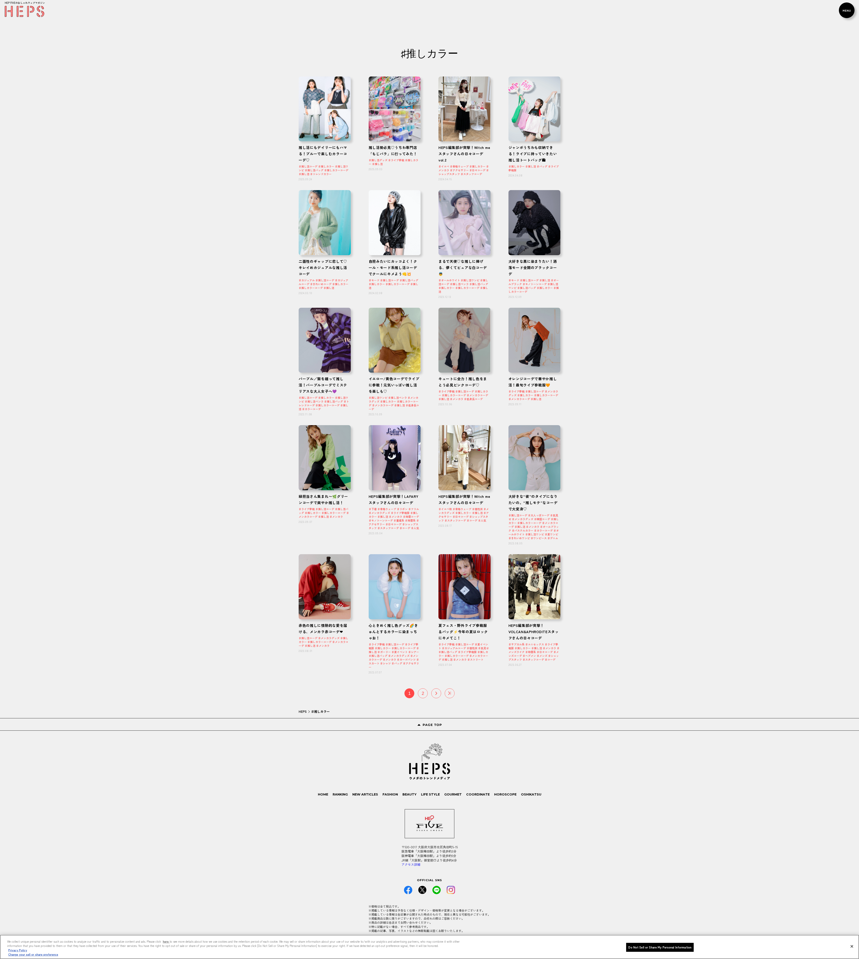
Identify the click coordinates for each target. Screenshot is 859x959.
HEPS (303, 711)
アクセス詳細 (411, 864)
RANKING (340, 794)
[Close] (852, 946)
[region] (429, 947)
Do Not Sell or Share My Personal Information (659, 947)
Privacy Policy (17, 950)
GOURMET (453, 794)
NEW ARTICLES (365, 794)
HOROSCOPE (505, 794)
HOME (323, 794)
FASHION (390, 794)
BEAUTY (409, 794)
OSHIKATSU (531, 794)
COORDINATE (478, 794)
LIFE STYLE (430, 794)
